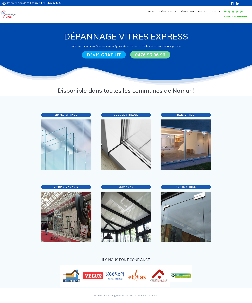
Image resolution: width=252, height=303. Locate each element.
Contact (215, 11)
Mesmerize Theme (148, 295)
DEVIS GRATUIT (104, 55)
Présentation (167, 11)
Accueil (152, 11)
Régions (202, 11)
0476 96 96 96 (150, 55)
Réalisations (187, 11)
